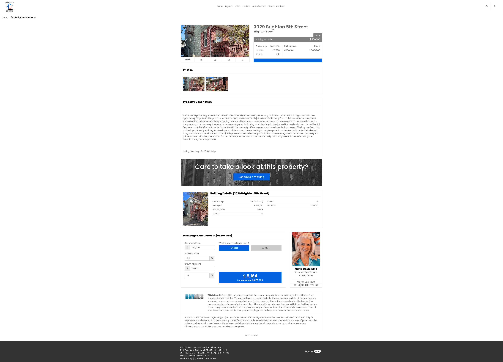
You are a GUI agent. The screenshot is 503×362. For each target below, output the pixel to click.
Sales (237, 6)
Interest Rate (192, 253)
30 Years (266, 247)
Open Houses (259, 6)
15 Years (234, 247)
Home (220, 6)
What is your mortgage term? (234, 243)
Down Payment (193, 263)
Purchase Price (193, 243)
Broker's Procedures (206, 359)
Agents (229, 6)
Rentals (246, 6)
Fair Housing (186, 359)
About (271, 6)
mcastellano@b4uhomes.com (194, 356)
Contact (280, 6)
